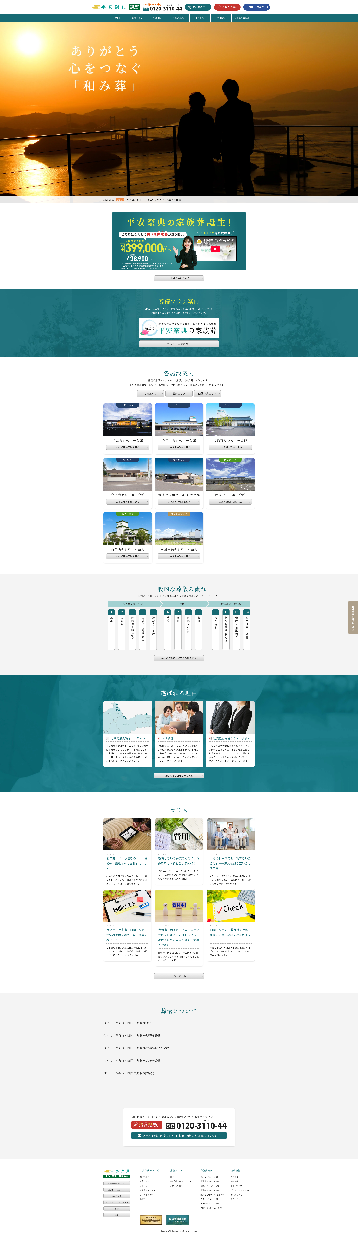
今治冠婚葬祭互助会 (116, 1183)
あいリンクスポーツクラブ (116, 1202)
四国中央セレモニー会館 (211, 1208)
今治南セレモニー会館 (210, 1190)
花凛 (117, 1214)
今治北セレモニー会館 (210, 1181)
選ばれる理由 (145, 1177)
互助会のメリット (147, 1190)
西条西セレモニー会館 (210, 1203)
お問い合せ (235, 1199)
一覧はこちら (179, 976)
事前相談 (144, 1185)
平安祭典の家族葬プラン (180, 1181)
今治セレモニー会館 (209, 1177)
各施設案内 (158, 18)
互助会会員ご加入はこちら (353, 617)
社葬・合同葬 (176, 1185)
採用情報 (221, 18)
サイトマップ (236, 1185)
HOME (116, 18)
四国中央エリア (207, 393)
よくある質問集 (241, 18)
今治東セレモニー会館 (210, 1185)
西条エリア (179, 393)
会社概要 (234, 1177)
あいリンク (117, 1196)
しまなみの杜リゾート (116, 1189)
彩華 (117, 1208)
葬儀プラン (137, 18)
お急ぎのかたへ (237, 1194)
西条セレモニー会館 (209, 1199)
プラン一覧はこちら (179, 344)
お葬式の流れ (179, 18)
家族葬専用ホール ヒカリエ (212, 1194)
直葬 (172, 1177)
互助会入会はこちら (178, 278)
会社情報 (200, 18)
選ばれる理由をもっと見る (179, 775)
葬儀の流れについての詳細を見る (179, 658)
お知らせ (144, 1199)
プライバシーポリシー (240, 1190)
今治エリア (150, 393)
